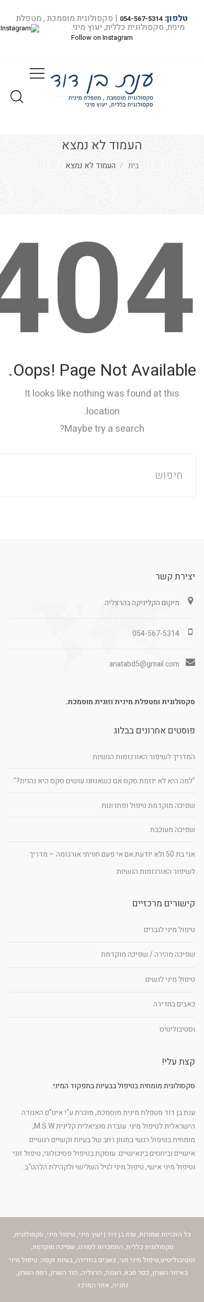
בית (133, 165)
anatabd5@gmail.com (144, 664)
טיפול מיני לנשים (170, 979)
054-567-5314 (141, 19)
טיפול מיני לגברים (169, 929)
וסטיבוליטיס (177, 1029)
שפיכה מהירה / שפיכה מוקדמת (148, 954)
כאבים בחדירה (174, 1004)
